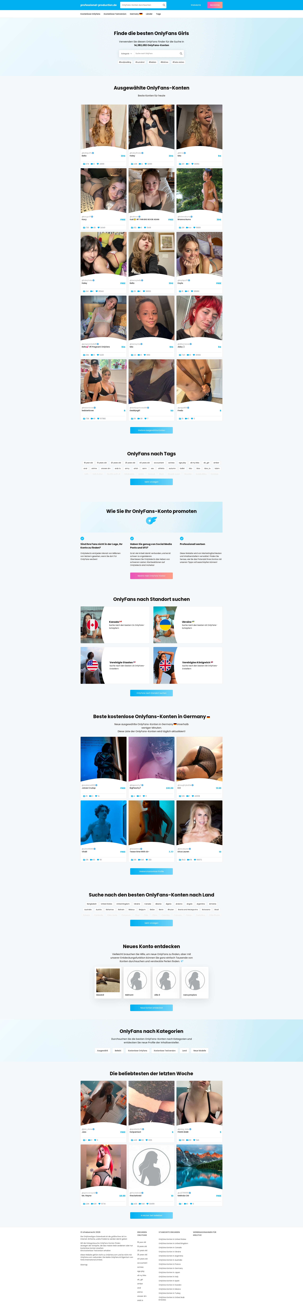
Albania (158, 904)
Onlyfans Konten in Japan (169, 1272)
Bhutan (171, 909)
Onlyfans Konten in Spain (169, 1281)
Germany (134, 14)
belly (86, 474)
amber (216, 463)
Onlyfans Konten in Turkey (169, 1293)
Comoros (178, 915)
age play (182, 463)
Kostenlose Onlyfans (90, 14)
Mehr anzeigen (151, 482)
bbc (190, 468)
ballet (182, 468)
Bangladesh (92, 904)
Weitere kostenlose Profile (151, 871)
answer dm (105, 468)
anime (94, 468)
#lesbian (152, 62)
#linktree (164, 62)
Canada (147, 904)
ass (152, 468)
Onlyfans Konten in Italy (168, 1276)
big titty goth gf (113, 474)
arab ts (118, 468)
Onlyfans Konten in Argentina (171, 1256)
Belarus (132, 909)
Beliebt (118, 1050)
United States (106, 904)
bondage (214, 474)
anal (85, 468)
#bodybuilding (125, 62)
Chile (146, 915)
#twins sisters (178, 62)
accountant (159, 463)
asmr (144, 468)
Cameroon (126, 915)
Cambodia (98, 915)
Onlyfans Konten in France (170, 1264)
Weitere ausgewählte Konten (151, 430)
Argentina (201, 904)
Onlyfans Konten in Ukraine (170, 1252)
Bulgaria (86, 915)
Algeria (168, 904)
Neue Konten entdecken (151, 1007)
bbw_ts (207, 468)
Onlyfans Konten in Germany (171, 1268)
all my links (194, 463)
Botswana (206, 909)
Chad (137, 915)
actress (171, 463)
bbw (198, 468)
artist (136, 468)
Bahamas (110, 909)
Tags (158, 14)
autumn (172, 468)
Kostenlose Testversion (115, 14)
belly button (98, 474)
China (154, 915)
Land (184, 1050)
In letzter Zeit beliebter (151, 1215)
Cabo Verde (112, 915)
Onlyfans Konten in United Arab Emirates (172, 1298)
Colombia (166, 915)
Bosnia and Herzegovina (188, 909)
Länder (149, 14)
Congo (189, 915)
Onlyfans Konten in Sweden (170, 1285)
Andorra (179, 904)
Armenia (212, 904)
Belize (152, 909)
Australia (87, 909)
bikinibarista (129, 474)
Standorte (196, 5)
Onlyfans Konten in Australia (170, 1260)
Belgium (142, 909)
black (161, 474)
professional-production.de (98, 5)
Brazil (217, 909)
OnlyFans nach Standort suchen (151, 693)
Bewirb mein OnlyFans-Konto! (151, 575)
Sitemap (83, 1265)
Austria (99, 909)
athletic (161, 468)
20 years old (116, 463)
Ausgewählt (102, 1050)
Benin (161, 909)
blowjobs (188, 474)
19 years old (102, 463)
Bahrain (121, 909)
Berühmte (215, 5)
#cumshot (140, 62)
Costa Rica (200, 915)
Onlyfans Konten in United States (172, 1239)
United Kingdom (123, 904)
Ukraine (137, 904)
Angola (189, 904)
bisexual (151, 474)
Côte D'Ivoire (214, 915)
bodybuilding (201, 474)
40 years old (144, 463)
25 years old (130, 463)
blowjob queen (174, 474)
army (127, 468)
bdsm (217, 468)
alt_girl (206, 463)
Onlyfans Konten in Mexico (170, 1289)
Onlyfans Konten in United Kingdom (173, 1243)
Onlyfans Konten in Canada (170, 1247)
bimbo (141, 474)
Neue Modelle (199, 1050)
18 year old (88, 463)
